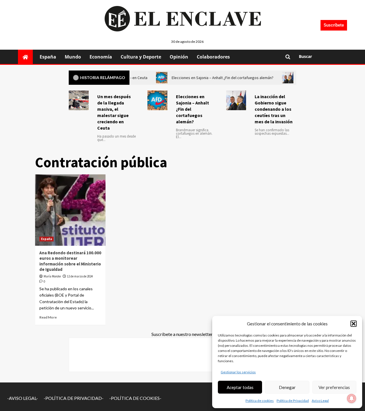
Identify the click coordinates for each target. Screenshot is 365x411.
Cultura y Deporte (141, 57)
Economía (101, 57)
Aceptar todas (240, 387)
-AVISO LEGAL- (22, 398)
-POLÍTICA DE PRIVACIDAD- (74, 398)
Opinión (179, 57)
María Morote (52, 276)
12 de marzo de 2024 (80, 276)
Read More (48, 317)
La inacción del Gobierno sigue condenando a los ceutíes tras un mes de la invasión (274, 109)
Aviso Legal (320, 400)
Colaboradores (213, 57)
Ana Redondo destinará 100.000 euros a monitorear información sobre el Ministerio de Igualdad (70, 261)
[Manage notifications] (351, 398)
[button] (353, 324)
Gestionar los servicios (238, 372)
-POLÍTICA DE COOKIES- (135, 398)
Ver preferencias (334, 387)
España (48, 57)
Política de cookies (260, 400)
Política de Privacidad (293, 400)
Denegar (287, 387)
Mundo (73, 57)
